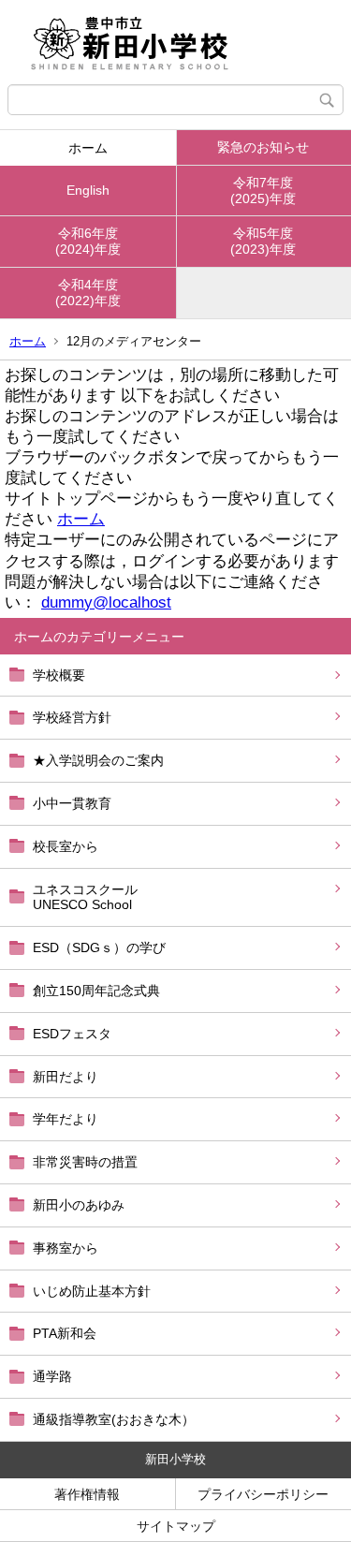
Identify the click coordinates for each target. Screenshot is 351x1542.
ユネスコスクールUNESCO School (85, 897)
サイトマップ (176, 1526)
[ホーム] (175, 42)
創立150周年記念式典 (96, 990)
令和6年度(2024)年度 (88, 241)
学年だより (65, 1118)
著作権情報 (87, 1494)
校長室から (65, 846)
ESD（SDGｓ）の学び (99, 947)
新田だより (65, 1076)
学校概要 (59, 675)
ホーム (88, 147)
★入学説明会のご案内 (98, 760)
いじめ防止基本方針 (92, 1291)
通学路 (52, 1376)
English (88, 190)
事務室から (65, 1248)
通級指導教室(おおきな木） (114, 1419)
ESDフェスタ (72, 1033)
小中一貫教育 (72, 803)
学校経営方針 (72, 717)
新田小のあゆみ (78, 1204)
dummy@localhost (106, 602)
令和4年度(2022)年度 (88, 292)
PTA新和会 (64, 1333)
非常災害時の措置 (85, 1161)
